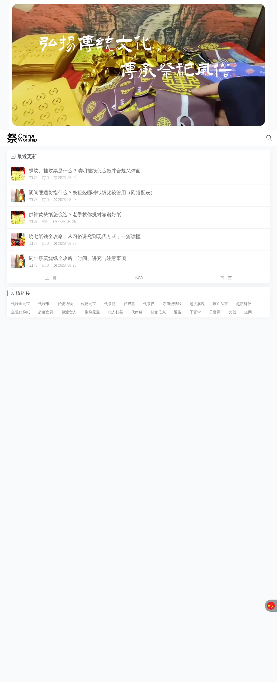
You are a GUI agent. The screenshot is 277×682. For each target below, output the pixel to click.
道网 (248, 312)
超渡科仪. (244, 303)
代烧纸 (44, 303)
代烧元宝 (88, 303)
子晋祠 (214, 312)
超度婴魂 (197, 303)
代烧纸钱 (65, 303)
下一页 (226, 278)
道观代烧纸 (20, 312)
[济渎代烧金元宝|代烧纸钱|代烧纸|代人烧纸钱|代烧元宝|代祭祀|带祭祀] (138, 64)
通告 (178, 312)
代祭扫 (148, 303)
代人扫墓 (115, 312)
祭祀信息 (158, 312)
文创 (232, 312)
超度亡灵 (45, 312)
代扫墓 (129, 303)
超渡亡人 (69, 312)
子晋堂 (195, 312)
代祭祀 (110, 303)
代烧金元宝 (20, 303)
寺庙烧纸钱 (172, 303)
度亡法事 (220, 303)
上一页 (51, 278)
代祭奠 (137, 312)
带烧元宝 (92, 312)
